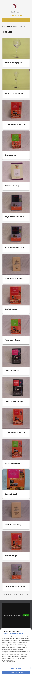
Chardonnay (10, 155)
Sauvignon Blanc (12, 340)
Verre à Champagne (14, 93)
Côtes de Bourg (12, 186)
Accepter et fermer (17, 672)
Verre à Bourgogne (13, 63)
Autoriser (26, 615)
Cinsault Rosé (11, 494)
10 (25, 594)
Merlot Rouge (11, 309)
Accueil (14, 27)
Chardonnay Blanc (13, 463)
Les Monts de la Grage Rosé (17, 586)
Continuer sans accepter (8, 661)
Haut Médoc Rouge (14, 278)
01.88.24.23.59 (16, 16)
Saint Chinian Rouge (14, 402)
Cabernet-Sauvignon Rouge (17, 124)
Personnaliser (16, 668)
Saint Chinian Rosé (13, 371)
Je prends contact (16, 20)
